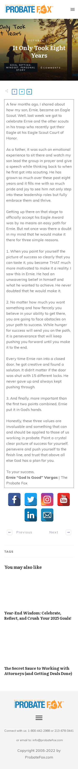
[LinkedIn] (30, 515)
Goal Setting (20, 65)
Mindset (12, 67)
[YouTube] (63, 499)
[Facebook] (14, 499)
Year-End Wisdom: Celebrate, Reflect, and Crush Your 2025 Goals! (39, 599)
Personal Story (26, 68)
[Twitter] (30, 499)
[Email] (47, 515)
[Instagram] (47, 499)
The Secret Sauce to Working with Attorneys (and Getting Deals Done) (39, 655)
